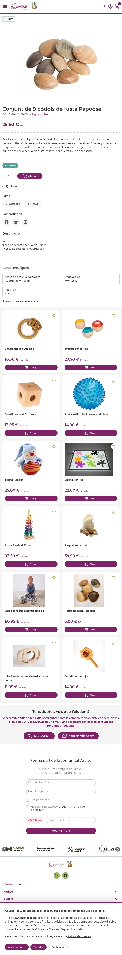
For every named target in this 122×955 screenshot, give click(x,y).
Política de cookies (79, 936)
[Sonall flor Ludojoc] (91, 668)
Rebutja (38, 947)
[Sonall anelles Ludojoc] (31, 341)
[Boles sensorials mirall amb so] (31, 603)
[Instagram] (57, 875)
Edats (10, 18)
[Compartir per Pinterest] (25, 222)
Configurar (58, 947)
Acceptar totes (16, 947)
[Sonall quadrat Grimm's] (31, 406)
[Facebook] (65, 875)
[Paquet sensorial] (91, 537)
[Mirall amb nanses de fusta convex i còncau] (31, 668)
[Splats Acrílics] (91, 472)
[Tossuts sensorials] (91, 341)
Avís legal (61, 806)
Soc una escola (40, 800)
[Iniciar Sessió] (110, 7)
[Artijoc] (24, 6)
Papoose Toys (40, 114)
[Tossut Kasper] (31, 472)
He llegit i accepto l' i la (58, 808)
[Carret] (117, 6)
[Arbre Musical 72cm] (31, 537)
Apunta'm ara (61, 830)
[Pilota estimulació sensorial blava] (91, 406)
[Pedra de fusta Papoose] (91, 603)
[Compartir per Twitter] (16, 222)
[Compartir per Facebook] (6, 222)
